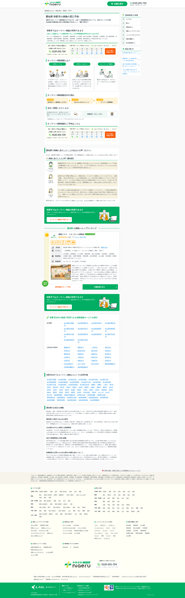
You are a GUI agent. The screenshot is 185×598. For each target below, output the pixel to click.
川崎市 (55, 495)
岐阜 (51, 504)
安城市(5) (81, 354)
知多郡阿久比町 (72, 397)
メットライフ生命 (67, 530)
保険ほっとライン (46, 528)
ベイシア (112, 530)
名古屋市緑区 (62, 384)
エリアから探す (37, 488)
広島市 (63, 510)
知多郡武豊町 (51, 400)
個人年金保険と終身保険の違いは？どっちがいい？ (129, 65)
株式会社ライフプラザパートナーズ (87, 594)
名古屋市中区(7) (83, 328)
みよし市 (100, 392)
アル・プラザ (114, 533)
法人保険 (128, 535)
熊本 (66, 514)
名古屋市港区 (97, 382)
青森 (51, 491)
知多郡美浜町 (104, 397)
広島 (59, 510)
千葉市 (71, 495)
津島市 (68, 387)
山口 (69, 510)
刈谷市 (81, 387)
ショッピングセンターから (133, 35)
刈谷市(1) (108, 351)
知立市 (97, 390)
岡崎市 (99, 384)
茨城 (40, 497)
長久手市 (49, 395)
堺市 (49, 507)
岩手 (56, 491)
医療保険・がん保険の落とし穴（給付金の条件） (129, 59)
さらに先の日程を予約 (109, 51)
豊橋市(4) (67, 347)
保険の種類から (130, 39)
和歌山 (84, 507)
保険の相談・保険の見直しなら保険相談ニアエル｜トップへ (122, 470)
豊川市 (62, 387)
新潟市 (49, 500)
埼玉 (77, 495)
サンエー (96, 535)
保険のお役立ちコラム (36, 549)
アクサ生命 (77, 533)
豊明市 (55, 392)
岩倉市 (49, 392)
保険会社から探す (69, 522)
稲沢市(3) (94, 357)
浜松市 (65, 504)
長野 (55, 500)
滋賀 (74, 507)
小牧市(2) (81, 357)
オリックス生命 (67, 525)
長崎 (61, 514)
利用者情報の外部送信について (101, 576)
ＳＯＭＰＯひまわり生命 (69, 528)
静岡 (56, 504)
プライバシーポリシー (84, 576)
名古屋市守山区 (51, 384)
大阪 (40, 507)
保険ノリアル (66, 590)
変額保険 (147, 533)
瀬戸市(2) (108, 347)
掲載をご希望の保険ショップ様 (42, 576)
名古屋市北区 (72, 379)
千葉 (67, 495)
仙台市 (64, 491)
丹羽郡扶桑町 (91, 395)
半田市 (49, 387)
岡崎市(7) (81, 347)
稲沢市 (67, 390)
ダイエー (108, 535)
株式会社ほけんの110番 (84, 592)
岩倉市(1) (81, 360)
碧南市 (74, 387)
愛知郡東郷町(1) (110, 364)
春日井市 (55, 387)
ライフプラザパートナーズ (38, 533)
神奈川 (45, 495)
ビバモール (107, 538)
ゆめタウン (103, 525)
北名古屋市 (86, 392)
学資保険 (145, 528)
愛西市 (73, 392)
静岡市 (60, 504)
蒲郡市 (105, 387)
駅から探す (99, 488)
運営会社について (38, 579)
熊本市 (70, 514)
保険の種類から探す (133, 522)
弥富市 (94, 392)
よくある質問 (49, 552)
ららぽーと (111, 525)
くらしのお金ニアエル (69, 592)
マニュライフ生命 (67, 533)
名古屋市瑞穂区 (63, 382)
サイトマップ (64, 579)
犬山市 (111, 387)
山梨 (40, 500)
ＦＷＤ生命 (76, 525)
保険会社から (129, 27)
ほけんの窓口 (34, 525)
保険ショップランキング (37, 552)
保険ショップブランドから (133, 31)
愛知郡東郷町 (58, 395)
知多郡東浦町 (83, 397)
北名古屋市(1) (68, 364)
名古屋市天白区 (84, 384)
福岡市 (50, 514)
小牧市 (61, 390)
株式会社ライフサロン (84, 590)
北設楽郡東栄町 (83, 400)
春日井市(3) (81, 351)
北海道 (41, 491)
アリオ (113, 528)
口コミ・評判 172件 (80, 237)
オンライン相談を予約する (59, 219)
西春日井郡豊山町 (69, 395)
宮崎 (80, 514)
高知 (88, 510)
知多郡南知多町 (93, 397)
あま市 (108, 392)
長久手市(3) (95, 364)
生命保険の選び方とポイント (129, 54)
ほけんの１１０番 (43, 530)
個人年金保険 (136, 528)
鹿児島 (86, 514)
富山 (59, 500)
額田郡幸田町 (61, 400)
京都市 (68, 507)
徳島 (74, 510)
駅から (128, 23)
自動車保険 (143, 530)
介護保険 (128, 530)
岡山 (50, 510)
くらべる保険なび (67, 588)
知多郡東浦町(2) (83, 367)
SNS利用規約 (115, 576)
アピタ (108, 528)
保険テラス (50, 533)
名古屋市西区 (83, 379)
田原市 (67, 392)
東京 (40, 495)
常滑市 (49, 390)
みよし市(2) (81, 364)
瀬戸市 (112, 384)
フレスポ (105, 530)
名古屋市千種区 (51, 379)
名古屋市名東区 (73, 384)
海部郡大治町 (101, 395)
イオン (96, 525)
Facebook (65, 547)
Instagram (76, 547)
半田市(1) (67, 351)
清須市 (79, 392)
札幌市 (45, 491)
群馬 (50, 497)
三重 (71, 504)
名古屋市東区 (62, 379)
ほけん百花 (34, 530)
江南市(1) (67, 357)
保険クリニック (35, 528)
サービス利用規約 (56, 576)
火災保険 (135, 530)
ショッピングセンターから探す (104, 522)
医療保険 (135, 525)
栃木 (45, 497)
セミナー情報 (34, 555)
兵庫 (54, 507)
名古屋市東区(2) (83, 323)
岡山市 (53, 510)
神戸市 (58, 507)
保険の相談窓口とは (36, 547)
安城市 (93, 387)
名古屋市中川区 (86, 382)
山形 (75, 491)
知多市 (91, 390)
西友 (114, 535)
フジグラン (97, 530)
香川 (79, 510)
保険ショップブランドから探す (41, 522)
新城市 (73, 390)
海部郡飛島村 (61, 397)
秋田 (70, 491)
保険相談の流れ (48, 547)
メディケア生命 (82, 528)
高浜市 (111, 390)
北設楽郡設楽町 (72, 400)
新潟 (45, 500)
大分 (76, 514)
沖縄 (40, 516)
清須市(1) (108, 360)
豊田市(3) (67, 354)
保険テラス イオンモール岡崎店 (71, 234)
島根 (45, 510)
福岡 (40, 514)
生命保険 (128, 525)
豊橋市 (93, 384)
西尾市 (99, 387)
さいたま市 (82, 495)
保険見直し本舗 (44, 525)
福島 (80, 491)
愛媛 (83, 510)
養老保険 (128, 528)
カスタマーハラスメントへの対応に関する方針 (134, 576)
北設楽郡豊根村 (94, 400)
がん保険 (142, 525)
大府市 (85, 390)
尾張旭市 (104, 390)
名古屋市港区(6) (83, 334)
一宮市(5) (94, 347)
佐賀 (56, 514)
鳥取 (40, 510)
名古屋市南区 (107, 382)
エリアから (129, 19)
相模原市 (61, 495)
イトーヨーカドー (99, 528)
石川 (64, 500)
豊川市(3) (94, 351)
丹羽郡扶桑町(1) (69, 367)
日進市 (61, 392)
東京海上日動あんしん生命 (81, 530)
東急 (102, 535)
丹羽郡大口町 (81, 395)
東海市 (79, 390)
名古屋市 (44, 504)
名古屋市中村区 (93, 379)
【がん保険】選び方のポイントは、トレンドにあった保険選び (129, 72)
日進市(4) (94, 360)
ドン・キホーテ (98, 533)
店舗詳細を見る (99, 287)
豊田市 (87, 387)
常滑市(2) (108, 354)
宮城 (61, 491)
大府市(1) (67, 360)
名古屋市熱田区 (74, 382)
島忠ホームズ (97, 538)
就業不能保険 (139, 533)
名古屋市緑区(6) (69, 340)
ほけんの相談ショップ (36, 535)
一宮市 (105, 384)
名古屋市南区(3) (96, 334)
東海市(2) (108, 357)
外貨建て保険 (129, 533)
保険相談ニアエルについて (53, 579)
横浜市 (50, 495)
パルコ (106, 533)
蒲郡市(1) (94, 354)
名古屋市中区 (104, 379)
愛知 (40, 504)
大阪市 (44, 507)
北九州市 (44, 514)
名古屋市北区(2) (96, 323)
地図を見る (104, 247)
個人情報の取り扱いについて (69, 576)
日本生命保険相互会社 (84, 588)
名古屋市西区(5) (110, 323)
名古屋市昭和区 (51, 382)
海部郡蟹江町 (51, 397)
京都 (64, 507)
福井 (69, 500)
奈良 (78, 507)
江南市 (55, 390)
